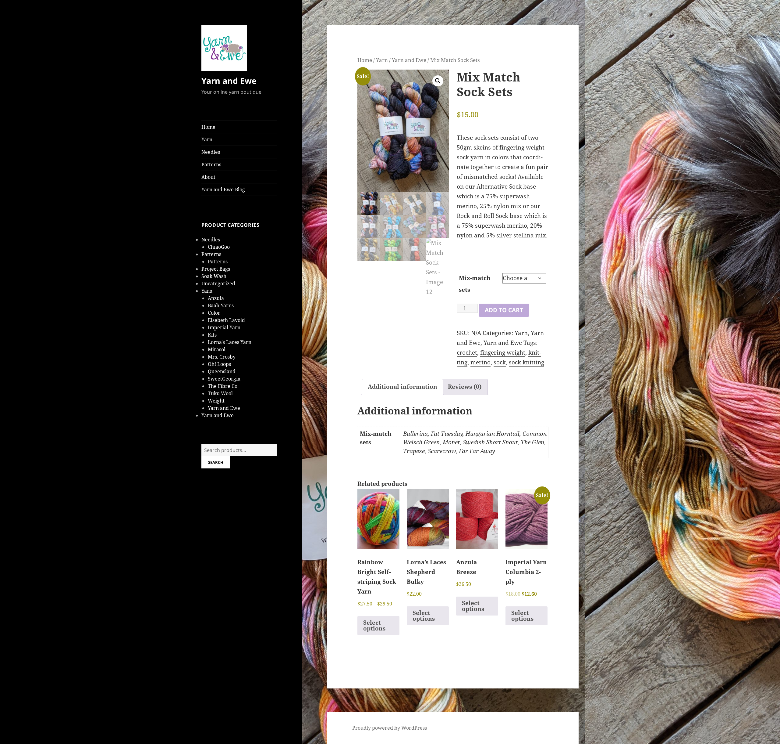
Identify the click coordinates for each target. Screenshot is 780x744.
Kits (212, 334)
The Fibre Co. (223, 386)
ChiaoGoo (219, 247)
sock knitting (526, 362)
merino (480, 362)
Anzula (216, 298)
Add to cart (504, 310)
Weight (216, 400)
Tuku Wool (220, 393)
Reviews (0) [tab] (465, 387)
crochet (467, 352)
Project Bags (215, 268)
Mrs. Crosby (222, 356)
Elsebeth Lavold (226, 320)
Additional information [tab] (402, 387)
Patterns (211, 164)
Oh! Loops (219, 364)
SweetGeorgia (224, 378)
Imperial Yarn (224, 327)
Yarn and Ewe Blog (223, 189)
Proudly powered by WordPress (389, 727)
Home (208, 127)
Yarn (206, 139)
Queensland (222, 371)
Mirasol (216, 349)
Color (214, 312)
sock (500, 362)
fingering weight (502, 352)
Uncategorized (218, 283)
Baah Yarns (221, 305)
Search (215, 462)
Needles (210, 152)
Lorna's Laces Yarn (229, 342)
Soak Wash (213, 276)
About (208, 177)
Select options (374, 625)
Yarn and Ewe (229, 80)
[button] (437, 80)
